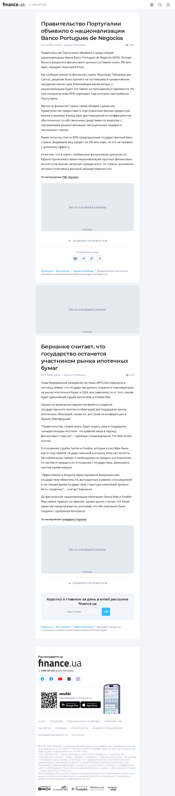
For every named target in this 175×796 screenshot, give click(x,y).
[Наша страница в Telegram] (42, 679)
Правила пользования (107, 728)
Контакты (78, 735)
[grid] (87, 461)
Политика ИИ (113, 721)
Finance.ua (46, 271)
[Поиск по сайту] (160, 5)
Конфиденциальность (53, 735)
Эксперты (44, 728)
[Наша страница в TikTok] (69, 679)
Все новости (63, 271)
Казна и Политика (74, 45)
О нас (42, 721)
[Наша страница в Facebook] (51, 679)
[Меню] (168, 5)
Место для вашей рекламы (87, 207)
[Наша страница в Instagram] (78, 679)
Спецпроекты (80, 728)
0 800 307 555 (38, 5)
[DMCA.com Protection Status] (44, 791)
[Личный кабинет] (152, 5)
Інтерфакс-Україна (74, 519)
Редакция (56, 721)
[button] (106, 612)
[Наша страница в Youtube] (60, 679)
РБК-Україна (70, 177)
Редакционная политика (83, 721)
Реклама (60, 728)
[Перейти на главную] (14, 5)
